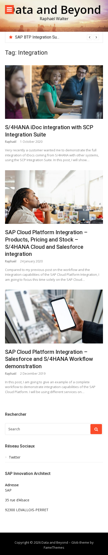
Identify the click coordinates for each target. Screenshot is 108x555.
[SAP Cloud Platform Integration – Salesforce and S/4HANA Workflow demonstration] (54, 316)
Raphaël (10, 142)
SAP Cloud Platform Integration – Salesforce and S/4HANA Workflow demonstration (49, 359)
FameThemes (54, 547)
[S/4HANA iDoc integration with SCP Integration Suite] (54, 92)
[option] (57, 37)
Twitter (14, 457)
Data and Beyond (54, 9)
